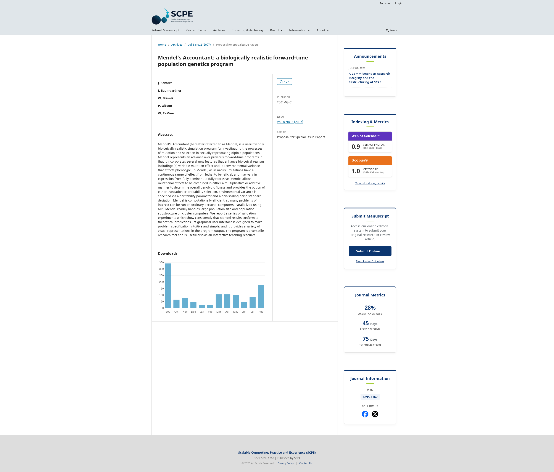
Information (298, 30)
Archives (219, 30)
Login (399, 3)
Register (385, 3)
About (321, 30)
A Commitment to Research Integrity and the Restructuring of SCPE (369, 78)
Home (162, 44)
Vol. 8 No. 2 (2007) (199, 44)
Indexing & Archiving (247, 30)
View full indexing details (370, 183)
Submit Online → (370, 251)
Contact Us (305, 463)
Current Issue (196, 30)
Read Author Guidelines (370, 261)
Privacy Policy (285, 463)
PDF (286, 81)
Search (394, 30)
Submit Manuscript (165, 30)
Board (275, 30)
